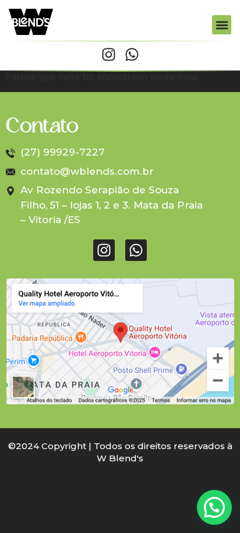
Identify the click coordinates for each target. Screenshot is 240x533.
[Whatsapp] (132, 54)
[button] (221, 24)
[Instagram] (108, 54)
